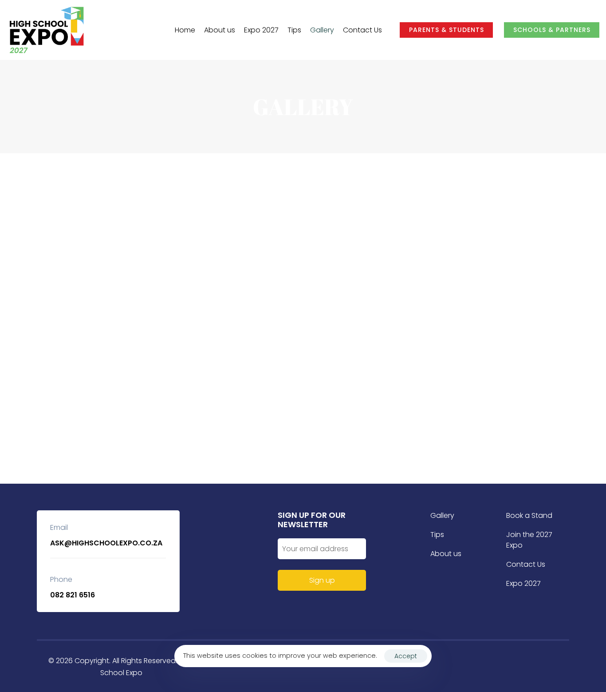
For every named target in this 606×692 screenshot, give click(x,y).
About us (219, 30)
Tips (294, 30)
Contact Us (362, 30)
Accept (405, 656)
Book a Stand (529, 515)
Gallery (322, 30)
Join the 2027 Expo (529, 539)
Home (185, 30)
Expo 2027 (261, 30)
